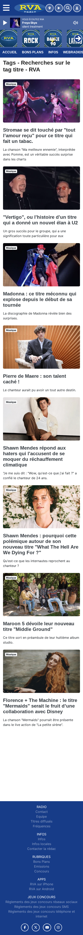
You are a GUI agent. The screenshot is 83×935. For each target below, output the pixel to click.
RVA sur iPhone (41, 884)
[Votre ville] (50, 8)
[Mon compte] (77, 8)
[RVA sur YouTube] (47, 927)
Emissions (41, 866)
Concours (41, 871)
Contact (41, 812)
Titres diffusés (41, 821)
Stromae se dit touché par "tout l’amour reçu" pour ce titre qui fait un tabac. (39, 135)
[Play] (5, 22)
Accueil (9, 52)
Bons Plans (33, 52)
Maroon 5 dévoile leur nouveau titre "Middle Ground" (38, 626)
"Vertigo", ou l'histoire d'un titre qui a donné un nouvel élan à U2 (40, 219)
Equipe (41, 816)
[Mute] (76, 23)
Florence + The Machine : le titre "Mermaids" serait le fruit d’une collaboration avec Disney (40, 706)
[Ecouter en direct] (59, 8)
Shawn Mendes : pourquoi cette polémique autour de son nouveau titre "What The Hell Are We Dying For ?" (40, 544)
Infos (53, 52)
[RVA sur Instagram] (58, 927)
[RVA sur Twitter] (36, 927)
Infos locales (41, 844)
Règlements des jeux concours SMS (41, 907)
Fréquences (41, 826)
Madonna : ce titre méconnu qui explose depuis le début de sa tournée (39, 299)
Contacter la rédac (41, 849)
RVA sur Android (41, 889)
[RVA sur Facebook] (25, 927)
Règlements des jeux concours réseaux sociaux (41, 902)
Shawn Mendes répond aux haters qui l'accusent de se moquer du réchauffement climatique (34, 456)
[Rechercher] (68, 8)
